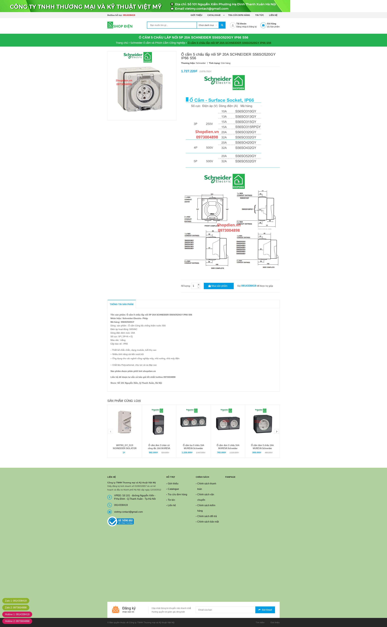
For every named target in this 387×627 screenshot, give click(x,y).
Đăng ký (253, 26)
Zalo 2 (16, 607)
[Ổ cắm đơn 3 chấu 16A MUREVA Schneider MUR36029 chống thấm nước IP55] (228, 422)
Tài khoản (241, 23)
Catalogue (214, 15)
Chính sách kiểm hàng (206, 508)
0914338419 (129, 15)
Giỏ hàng (271, 23)
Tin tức (259, 15)
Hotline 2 (17, 621)
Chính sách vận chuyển (205, 497)
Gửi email (267, 610)
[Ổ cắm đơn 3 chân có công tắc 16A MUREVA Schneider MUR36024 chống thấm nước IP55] (159, 422)
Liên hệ (273, 15)
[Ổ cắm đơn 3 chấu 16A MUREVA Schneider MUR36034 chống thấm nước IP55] (262, 422)
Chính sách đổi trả (207, 516)
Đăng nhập (241, 26)
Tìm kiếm (260, 622)
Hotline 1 (17, 614)
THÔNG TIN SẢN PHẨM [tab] (121, 304)
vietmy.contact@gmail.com (128, 512)
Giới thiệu (196, 15)
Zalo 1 (16, 600)
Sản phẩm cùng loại (124, 400)
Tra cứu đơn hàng (239, 15)
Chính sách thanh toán (206, 486)
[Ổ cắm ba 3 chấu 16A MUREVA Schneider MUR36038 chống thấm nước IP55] (193, 422)
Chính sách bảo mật (208, 521)
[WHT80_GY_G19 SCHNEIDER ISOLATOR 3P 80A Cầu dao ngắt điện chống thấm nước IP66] (124, 422)
